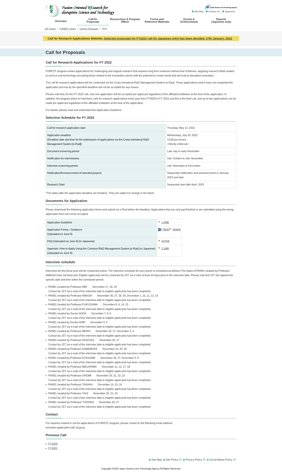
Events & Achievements (189, 20)
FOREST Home (68, 28)
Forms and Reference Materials (157, 20)
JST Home (50, 28)
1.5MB (165, 222)
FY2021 (53, 448)
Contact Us (214, 11)
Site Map (199, 11)
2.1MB (165, 248)
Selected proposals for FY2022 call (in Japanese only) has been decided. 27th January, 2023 (167, 38)
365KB (177, 229)
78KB (165, 229)
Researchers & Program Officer (125, 20)
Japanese (230, 11)
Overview (60, 21)
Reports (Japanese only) (221, 20)
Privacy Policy (194, 459)
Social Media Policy (220, 459)
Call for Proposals (92, 20)
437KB (165, 241)
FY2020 (53, 443)
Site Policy (172, 459)
